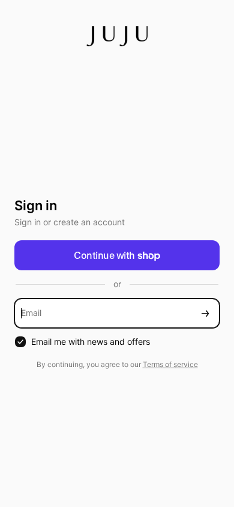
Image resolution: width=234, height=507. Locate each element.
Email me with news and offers (90, 341)
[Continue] (205, 313)
